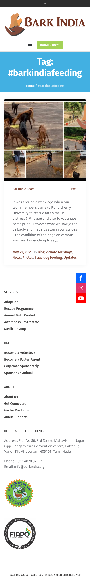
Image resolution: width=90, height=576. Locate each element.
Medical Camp (15, 329)
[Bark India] (45, 24)
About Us (11, 397)
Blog (41, 252)
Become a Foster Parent (22, 359)
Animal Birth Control (19, 315)
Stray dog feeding (48, 258)
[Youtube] (81, 298)
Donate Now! (50, 44)
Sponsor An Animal (18, 373)
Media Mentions (16, 410)
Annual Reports (16, 417)
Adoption (11, 302)
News (17, 258)
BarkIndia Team (24, 189)
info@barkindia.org (29, 467)
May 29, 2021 (22, 252)
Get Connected (15, 404)
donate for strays (59, 252)
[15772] (45, 140)
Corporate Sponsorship (21, 366)
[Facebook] (81, 278)
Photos (28, 258)
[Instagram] (81, 288)
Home (30, 86)
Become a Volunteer (19, 353)
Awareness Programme (21, 322)
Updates (70, 258)
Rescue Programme (19, 309)
